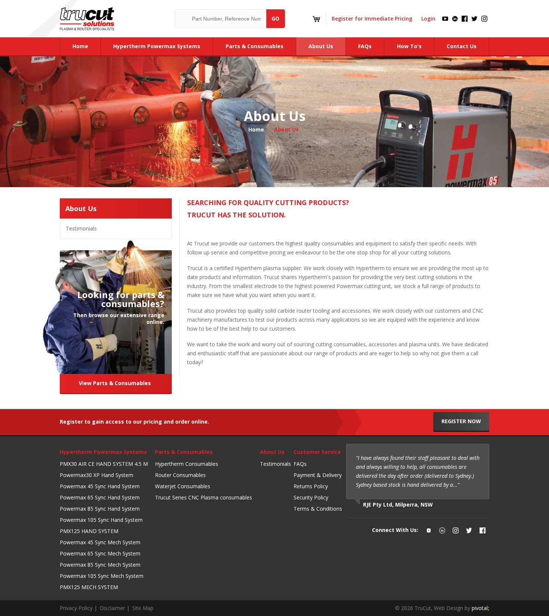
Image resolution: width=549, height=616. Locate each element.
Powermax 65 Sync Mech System (100, 553)
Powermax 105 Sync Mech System (101, 575)
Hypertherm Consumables (186, 463)
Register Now (461, 421)
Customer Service (317, 451)
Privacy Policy (76, 608)
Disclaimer (112, 608)
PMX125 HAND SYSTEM (89, 531)
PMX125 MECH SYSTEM (89, 587)
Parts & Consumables (184, 451)
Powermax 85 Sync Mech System (100, 564)
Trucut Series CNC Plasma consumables (203, 497)
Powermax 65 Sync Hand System (100, 497)
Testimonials (81, 228)
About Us (80, 208)
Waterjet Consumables (182, 486)
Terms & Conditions (318, 508)
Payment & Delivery (318, 475)
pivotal (480, 608)
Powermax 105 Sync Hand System (101, 519)
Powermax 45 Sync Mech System (100, 542)
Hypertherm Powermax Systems (103, 451)
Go (275, 18)
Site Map (142, 608)
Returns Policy (311, 486)
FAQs (300, 463)
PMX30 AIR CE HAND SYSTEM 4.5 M (104, 463)
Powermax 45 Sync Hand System (100, 486)
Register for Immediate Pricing (372, 18)
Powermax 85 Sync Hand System (100, 508)
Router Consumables (180, 475)
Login (428, 18)
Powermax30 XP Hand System (96, 475)
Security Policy (311, 497)
